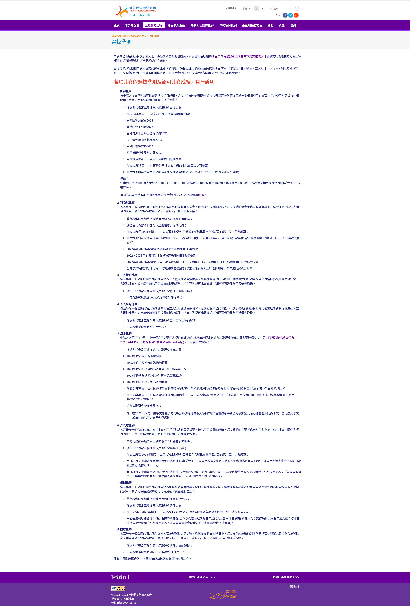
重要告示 (116, 598)
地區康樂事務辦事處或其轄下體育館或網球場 (240, 56)
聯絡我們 (293, 586)
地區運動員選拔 (137, 36)
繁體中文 (232, 8)
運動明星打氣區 (252, 25)
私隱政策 (129, 598)
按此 (201, 195)
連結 (293, 25)
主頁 (117, 25)
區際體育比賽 (119, 36)
